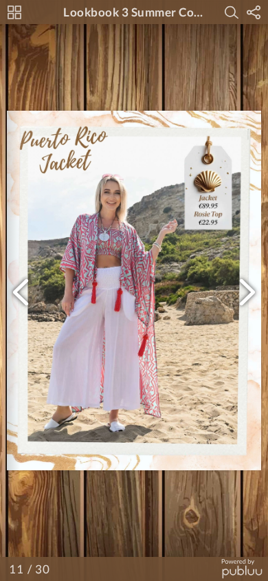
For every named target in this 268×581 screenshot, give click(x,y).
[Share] (253, 12)
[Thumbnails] (14, 12)
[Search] (231, 12)
